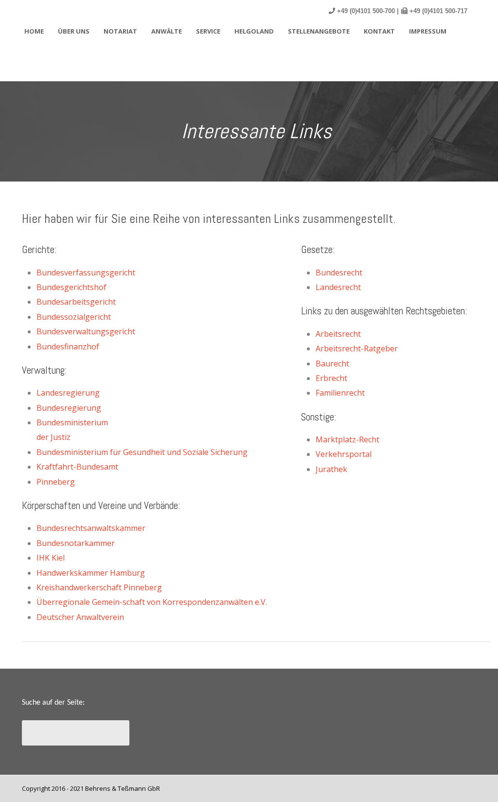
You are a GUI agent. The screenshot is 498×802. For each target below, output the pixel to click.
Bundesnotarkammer (75, 543)
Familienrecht (340, 392)
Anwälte (166, 31)
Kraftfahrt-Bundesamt (77, 466)
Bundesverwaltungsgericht (85, 331)
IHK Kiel (50, 557)
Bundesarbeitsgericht (76, 301)
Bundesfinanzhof (67, 346)
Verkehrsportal (344, 454)
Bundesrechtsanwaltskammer (90, 528)
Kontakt (379, 31)
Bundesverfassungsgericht (85, 272)
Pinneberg (55, 481)
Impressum (427, 31)
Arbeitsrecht (338, 333)
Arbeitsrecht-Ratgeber (357, 348)
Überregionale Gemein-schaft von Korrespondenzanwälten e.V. (151, 602)
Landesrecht (338, 287)
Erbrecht (331, 378)
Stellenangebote (319, 31)
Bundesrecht (339, 272)
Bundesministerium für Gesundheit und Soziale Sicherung (142, 452)
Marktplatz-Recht (347, 439)
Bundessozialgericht (73, 316)
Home (34, 31)
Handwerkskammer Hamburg (90, 572)
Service (208, 31)
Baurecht (332, 363)
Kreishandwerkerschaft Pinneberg (99, 587)
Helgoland (254, 31)
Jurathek (331, 469)
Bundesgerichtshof (71, 287)
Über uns (73, 31)
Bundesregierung (68, 407)
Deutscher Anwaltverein (80, 617)
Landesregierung (68, 392)
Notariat (120, 31)
